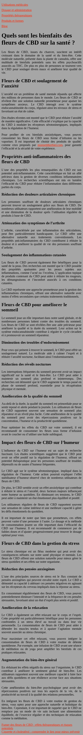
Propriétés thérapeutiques (17, 15)
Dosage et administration (17, 10)
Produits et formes (13, 20)
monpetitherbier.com (50, 145)
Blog (5, 26)
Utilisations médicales (15, 4)
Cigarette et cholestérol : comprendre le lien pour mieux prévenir (41, 731)
